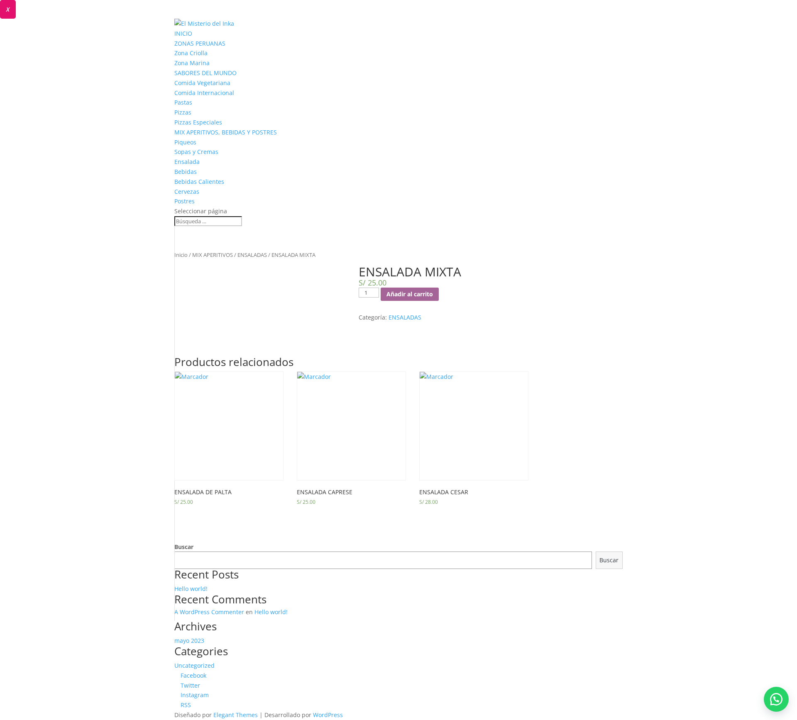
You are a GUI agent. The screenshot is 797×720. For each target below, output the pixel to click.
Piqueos (185, 142)
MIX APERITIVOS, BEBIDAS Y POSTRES (225, 132)
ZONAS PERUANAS (199, 43)
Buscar (183, 547)
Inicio (181, 255)
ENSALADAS (252, 255)
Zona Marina (192, 63)
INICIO (183, 33)
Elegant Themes (235, 715)
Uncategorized (194, 665)
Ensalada (187, 162)
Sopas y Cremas (196, 152)
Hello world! (191, 589)
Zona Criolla (191, 53)
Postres (184, 201)
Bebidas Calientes (199, 181)
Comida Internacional (204, 93)
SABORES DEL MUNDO (205, 73)
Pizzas (182, 112)
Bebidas (185, 172)
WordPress (328, 715)
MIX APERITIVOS (212, 255)
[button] (776, 699)
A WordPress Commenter (209, 612)
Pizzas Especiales (198, 122)
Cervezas (186, 191)
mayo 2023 (189, 640)
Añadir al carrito (409, 294)
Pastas (183, 102)
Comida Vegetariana (202, 83)
